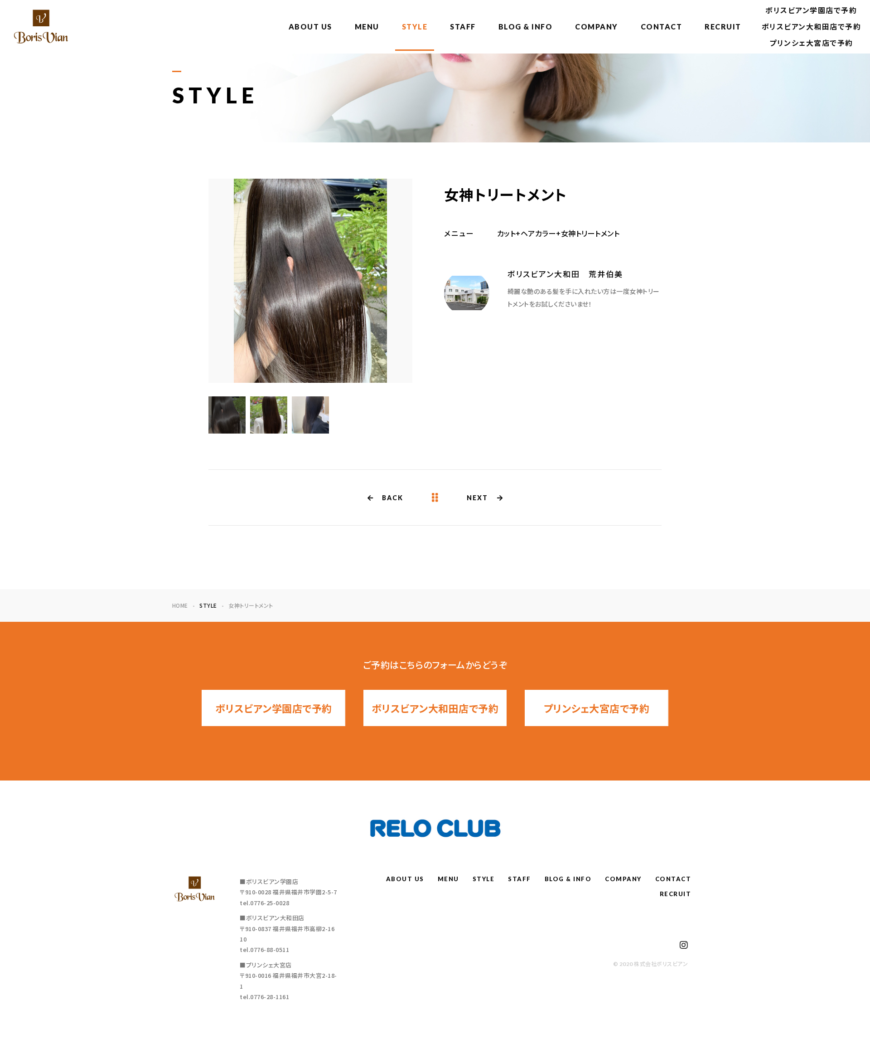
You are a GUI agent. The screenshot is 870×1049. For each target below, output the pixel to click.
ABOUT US (310, 26)
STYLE (415, 26)
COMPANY (596, 26)
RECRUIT (723, 26)
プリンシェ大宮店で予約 (811, 43)
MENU (367, 26)
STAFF (463, 26)
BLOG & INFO (525, 26)
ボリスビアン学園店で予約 (811, 10)
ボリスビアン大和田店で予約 (811, 26)
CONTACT (661, 26)
